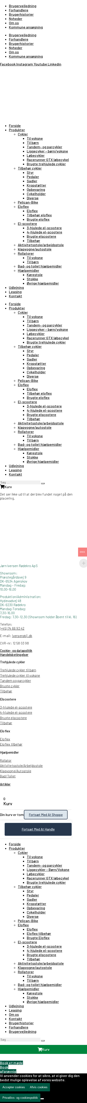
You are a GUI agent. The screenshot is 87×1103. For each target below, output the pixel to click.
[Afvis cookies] (42, 1098)
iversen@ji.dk (22, 636)
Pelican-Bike (28, 202)
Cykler (23, 134)
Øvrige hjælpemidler (43, 283)
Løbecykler (36, 155)
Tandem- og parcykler (44, 147)
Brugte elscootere (41, 236)
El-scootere (27, 223)
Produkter (17, 130)
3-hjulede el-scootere (44, 228)
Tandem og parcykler (15, 681)
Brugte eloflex (38, 219)
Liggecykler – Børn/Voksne (48, 869)
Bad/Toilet (8, 776)
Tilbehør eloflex (39, 215)
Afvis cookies (39, 1087)
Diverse (33, 198)
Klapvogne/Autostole (15, 771)
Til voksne (35, 138)
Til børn (33, 142)
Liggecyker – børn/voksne (47, 151)
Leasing (15, 291)
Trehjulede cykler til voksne (20, 675)
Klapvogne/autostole (35, 967)
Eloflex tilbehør (11, 744)
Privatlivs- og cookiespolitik (20, 1097)
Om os (14, 23)
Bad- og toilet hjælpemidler (40, 266)
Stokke (32, 279)
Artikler (5, 784)
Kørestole (35, 274)
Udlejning (16, 287)
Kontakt (15, 296)
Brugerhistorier (21, 14)
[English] (8, 70)
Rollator (6, 760)
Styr (30, 172)
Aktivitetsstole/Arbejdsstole (21, 766)
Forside (15, 125)
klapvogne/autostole (35, 249)
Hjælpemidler (28, 270)
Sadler (32, 181)
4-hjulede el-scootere (44, 232)
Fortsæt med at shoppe (46, 815)
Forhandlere (18, 10)
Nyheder (15, 18)
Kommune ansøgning (26, 27)
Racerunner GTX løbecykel (48, 159)
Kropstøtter (36, 185)
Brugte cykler (10, 686)
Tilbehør (33, 240)
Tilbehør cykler (30, 168)
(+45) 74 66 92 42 (12, 628)
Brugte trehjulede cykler (46, 164)
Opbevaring (36, 189)
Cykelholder (36, 193)
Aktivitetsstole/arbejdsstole (41, 245)
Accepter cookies (13, 1087)
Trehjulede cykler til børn (18, 670)
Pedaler (33, 176)
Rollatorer (26, 253)
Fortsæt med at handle (38, 829)
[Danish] (2, 70)
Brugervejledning (22, 6)
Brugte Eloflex (38, 937)
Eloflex (23, 206)
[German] (13, 70)
